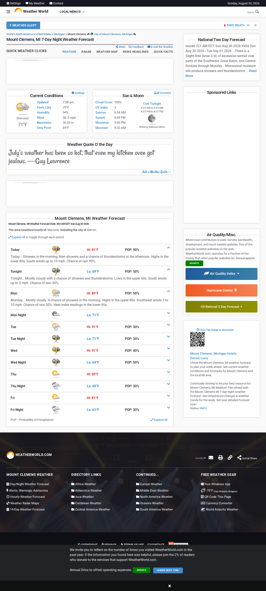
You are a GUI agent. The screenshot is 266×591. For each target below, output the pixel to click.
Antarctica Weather (88, 490)
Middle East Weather (154, 490)
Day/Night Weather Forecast (29, 484)
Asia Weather (84, 497)
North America (24, 34)
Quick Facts (163, 51)
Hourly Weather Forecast (27, 497)
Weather (69, 51)
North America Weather (156, 497)
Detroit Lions (199, 358)
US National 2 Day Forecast (221, 307)
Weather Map (107, 51)
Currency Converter (218, 503)
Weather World (35, 11)
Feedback (138, 46)
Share (122, 46)
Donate (141, 570)
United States (43, 34)
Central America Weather (92, 509)
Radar (86, 51)
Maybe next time (168, 570)
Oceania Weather (151, 503)
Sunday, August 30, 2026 (244, 3)
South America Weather (156, 509)
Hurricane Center (221, 290)
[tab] (89, 250)
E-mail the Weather (161, 46)
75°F (221, 490)
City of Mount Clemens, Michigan (113, 34)
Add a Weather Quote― (156, 172)
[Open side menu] (8, 12)
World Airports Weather (221, 509)
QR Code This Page (217, 497)
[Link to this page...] (230, 458)
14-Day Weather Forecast (27, 509)
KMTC (203, 408)
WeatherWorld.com (33, 455)
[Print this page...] (220, 458)
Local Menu (69, 11)
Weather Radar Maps (24, 503)
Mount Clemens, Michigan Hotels (213, 353)
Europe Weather (150, 484)
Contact (57, 3)
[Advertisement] (89, 71)
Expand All (18, 237)
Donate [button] (194, 263)
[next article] (256, 25)
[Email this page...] (211, 458)
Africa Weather (85, 484)
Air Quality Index (223, 273)
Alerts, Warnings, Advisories (28, 490)
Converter (165, 92)
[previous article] (248, 25)
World (9, 34)
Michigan (59, 34)
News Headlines (136, 51)
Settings (15, 3)
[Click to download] (197, 339)
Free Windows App (217, 484)
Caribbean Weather (87, 503)
